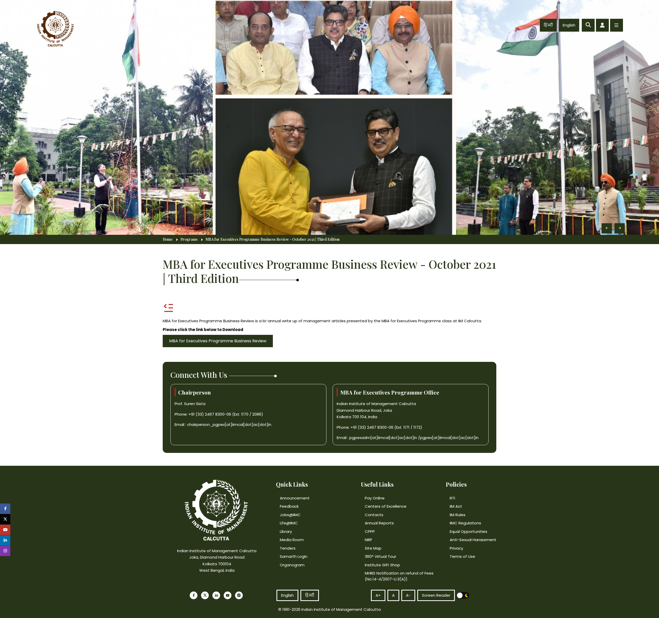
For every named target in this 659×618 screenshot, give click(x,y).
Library (286, 531)
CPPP (370, 531)
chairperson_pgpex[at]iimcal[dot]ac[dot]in (229, 424)
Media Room (292, 539)
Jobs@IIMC (290, 514)
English (569, 25)
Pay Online (375, 498)
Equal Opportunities (468, 531)
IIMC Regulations (465, 523)
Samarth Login (293, 556)
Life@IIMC (289, 523)
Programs (189, 239)
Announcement (295, 498)
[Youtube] (227, 595)
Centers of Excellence (385, 506)
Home (168, 239)
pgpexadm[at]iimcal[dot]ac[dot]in (383, 437)
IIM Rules (457, 514)
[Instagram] (239, 595)
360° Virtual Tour (380, 556)
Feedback (289, 506)
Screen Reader (436, 595)
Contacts (374, 514)
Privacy (456, 548)
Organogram (292, 565)
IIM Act (456, 506)
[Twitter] (205, 595)
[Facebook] (193, 595)
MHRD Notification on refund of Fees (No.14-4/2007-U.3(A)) (399, 576)
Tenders (288, 548)
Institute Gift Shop (382, 565)
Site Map (373, 548)
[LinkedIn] (216, 595)
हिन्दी (548, 25)
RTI (452, 498)
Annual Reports (379, 523)
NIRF (368, 539)
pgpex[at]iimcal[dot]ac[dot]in (449, 437)
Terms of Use (462, 556)
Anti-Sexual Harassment (473, 539)
